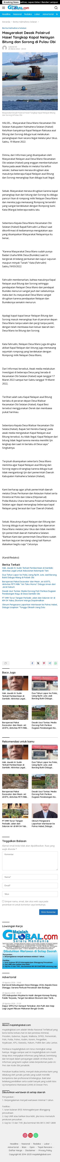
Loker (47, 1144)
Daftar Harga (15, 1150)
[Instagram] (25, 1135)
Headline (14, 1144)
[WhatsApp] (35, 1135)
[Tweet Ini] (38, 663)
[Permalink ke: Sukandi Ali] (4, 47)
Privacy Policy (45, 1150)
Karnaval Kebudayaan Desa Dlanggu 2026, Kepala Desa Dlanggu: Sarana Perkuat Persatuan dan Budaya (29, 986)
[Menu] (4, 7)
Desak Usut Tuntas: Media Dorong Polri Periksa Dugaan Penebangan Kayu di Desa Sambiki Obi (29, 592)
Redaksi (37, 1144)
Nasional (26, 1144)
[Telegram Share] (50, 663)
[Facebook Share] (32, 663)
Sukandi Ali (12, 47)
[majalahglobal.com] (18, 7)
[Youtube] (30, 1135)
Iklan (24, 1147)
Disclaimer (30, 1150)
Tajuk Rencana (45, 1147)
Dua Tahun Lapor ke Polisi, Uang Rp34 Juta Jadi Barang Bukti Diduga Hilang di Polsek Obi (29, 576)
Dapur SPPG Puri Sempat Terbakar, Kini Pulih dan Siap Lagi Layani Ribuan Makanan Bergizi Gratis (28, 1007)
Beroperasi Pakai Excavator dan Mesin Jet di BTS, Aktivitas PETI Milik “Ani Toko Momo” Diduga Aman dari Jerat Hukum (29, 584)
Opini (32, 1147)
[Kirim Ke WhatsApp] (55, 663)
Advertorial (13, 1147)
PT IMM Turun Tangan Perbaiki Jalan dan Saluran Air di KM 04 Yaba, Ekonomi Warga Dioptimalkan (28, 599)
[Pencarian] (56, 7)
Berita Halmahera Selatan (14, 28)
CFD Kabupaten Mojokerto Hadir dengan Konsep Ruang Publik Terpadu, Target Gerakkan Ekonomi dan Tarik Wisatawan (29, 996)
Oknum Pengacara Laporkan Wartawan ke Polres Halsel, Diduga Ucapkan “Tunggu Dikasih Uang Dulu (29, 606)
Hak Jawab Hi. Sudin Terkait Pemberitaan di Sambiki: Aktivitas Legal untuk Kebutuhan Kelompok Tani (27, 569)
